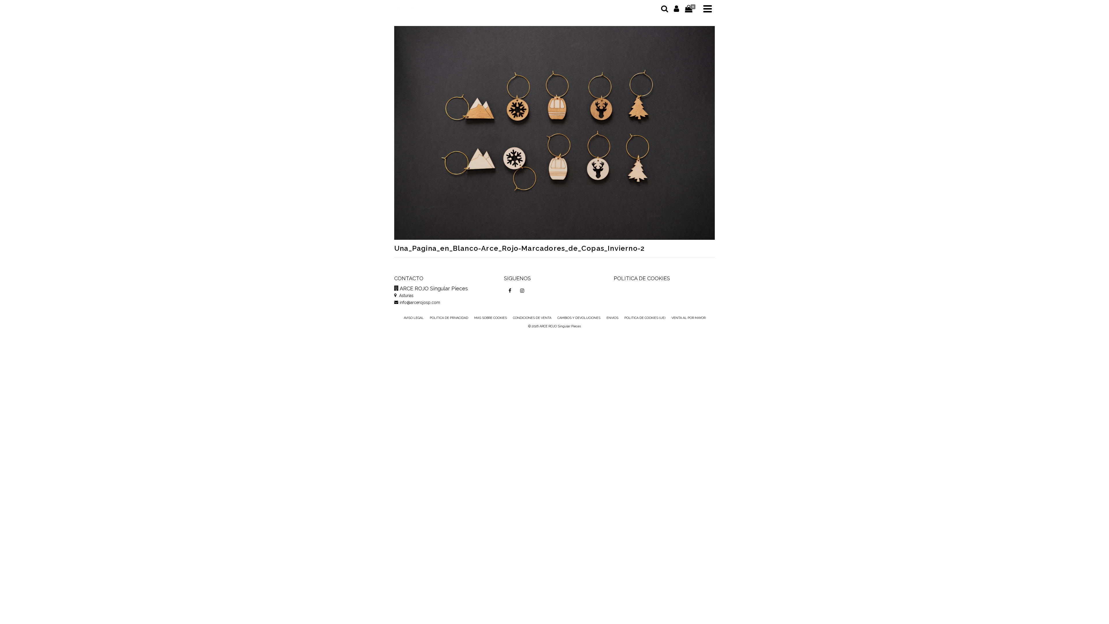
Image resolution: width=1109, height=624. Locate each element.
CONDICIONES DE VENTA (532, 318)
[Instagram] (522, 290)
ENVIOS (612, 318)
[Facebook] (510, 290)
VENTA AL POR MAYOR (688, 318)
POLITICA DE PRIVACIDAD (449, 318)
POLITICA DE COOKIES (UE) (644, 318)
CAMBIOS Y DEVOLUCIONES (578, 318)
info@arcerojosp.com (420, 302)
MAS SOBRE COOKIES (490, 318)
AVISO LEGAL (414, 318)
